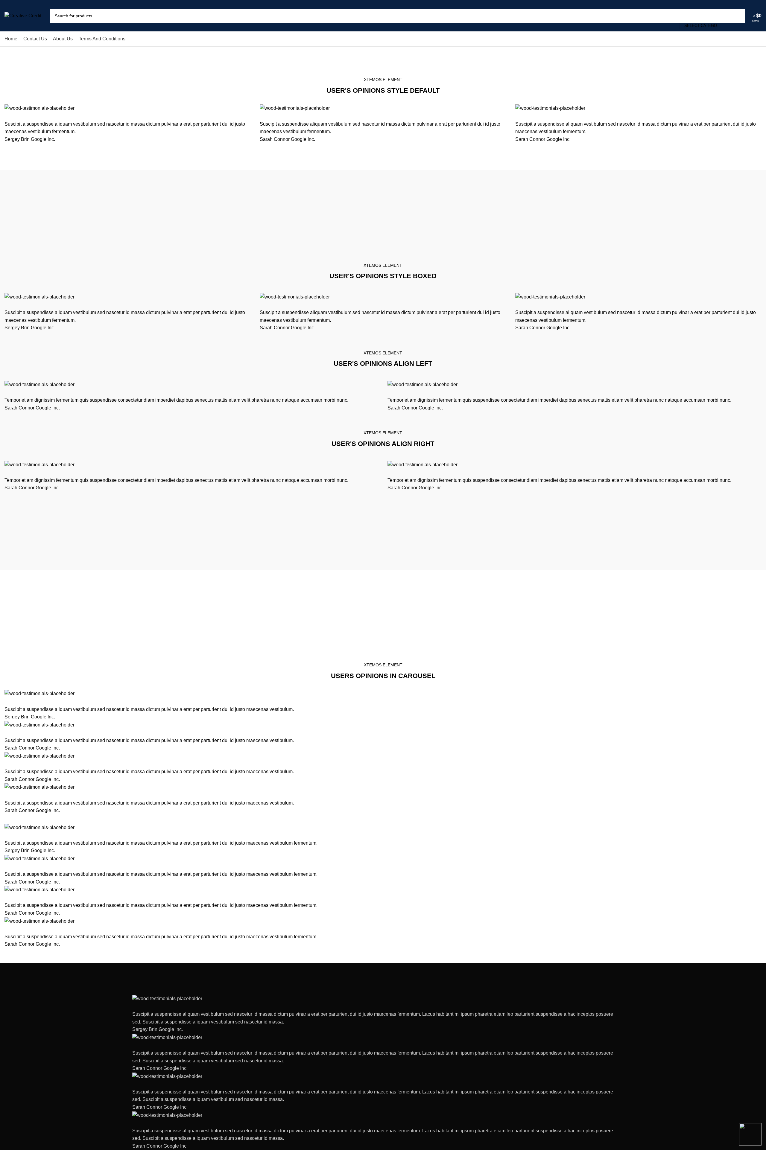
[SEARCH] (738, 16)
